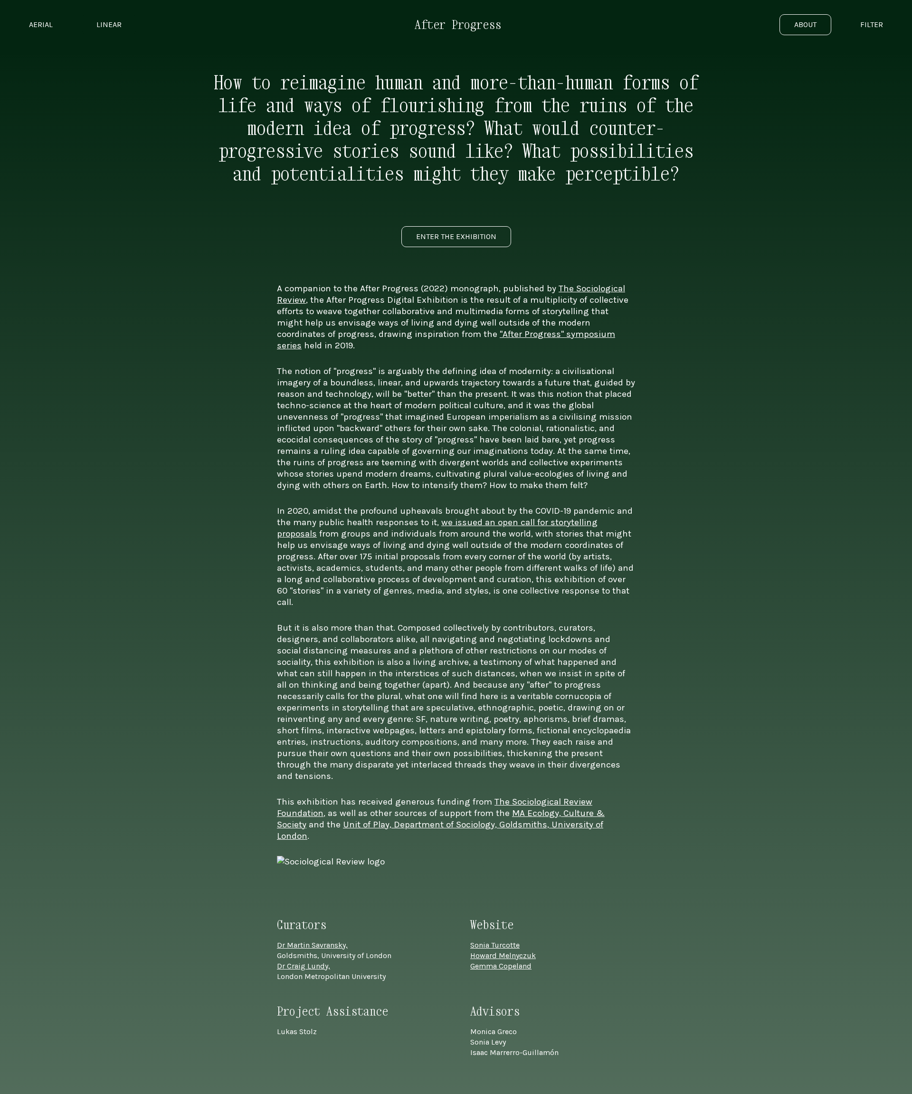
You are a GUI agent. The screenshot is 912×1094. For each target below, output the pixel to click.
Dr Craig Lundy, (303, 965)
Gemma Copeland (501, 965)
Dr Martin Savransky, (312, 945)
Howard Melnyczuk (503, 955)
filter (871, 24)
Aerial (41, 24)
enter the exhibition (456, 236)
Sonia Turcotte (495, 945)
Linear (109, 24)
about (805, 24)
